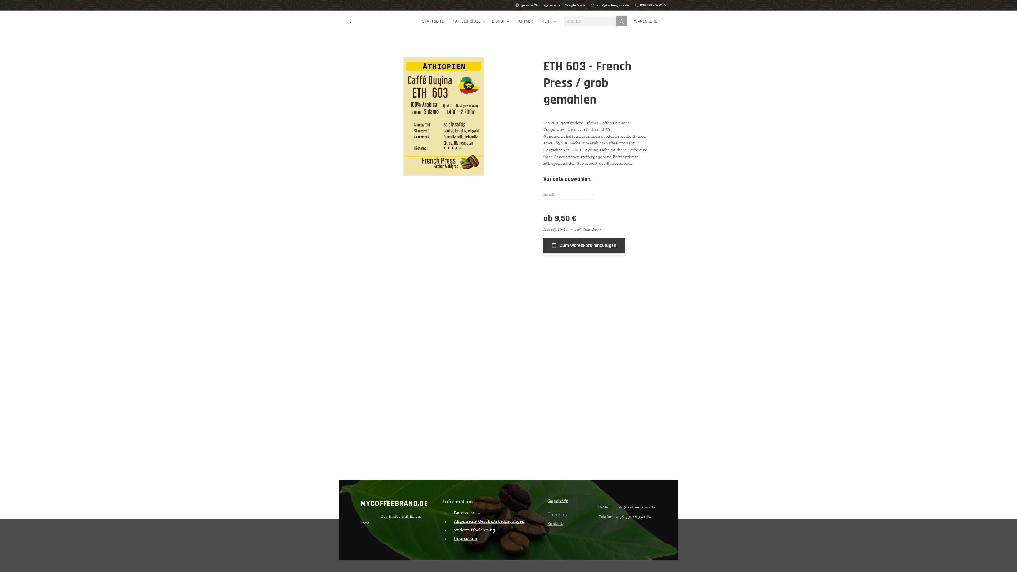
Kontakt (555, 523)
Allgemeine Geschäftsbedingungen (489, 521)
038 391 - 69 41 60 (653, 5)
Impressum (465, 538)
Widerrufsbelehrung (474, 530)
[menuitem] (434, 21)
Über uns (557, 514)
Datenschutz (467, 512)
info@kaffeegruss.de (612, 5)
